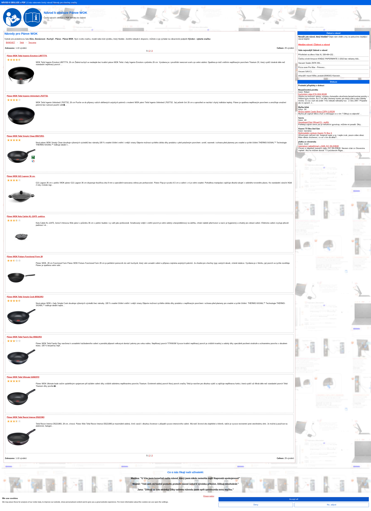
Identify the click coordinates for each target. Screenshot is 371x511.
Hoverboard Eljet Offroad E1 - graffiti (313, 122)
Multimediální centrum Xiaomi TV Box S (315, 133)
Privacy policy (208, 496)
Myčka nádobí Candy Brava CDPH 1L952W (316, 111)
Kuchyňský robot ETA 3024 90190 (312, 94)
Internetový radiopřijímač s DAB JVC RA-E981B (318, 146)
